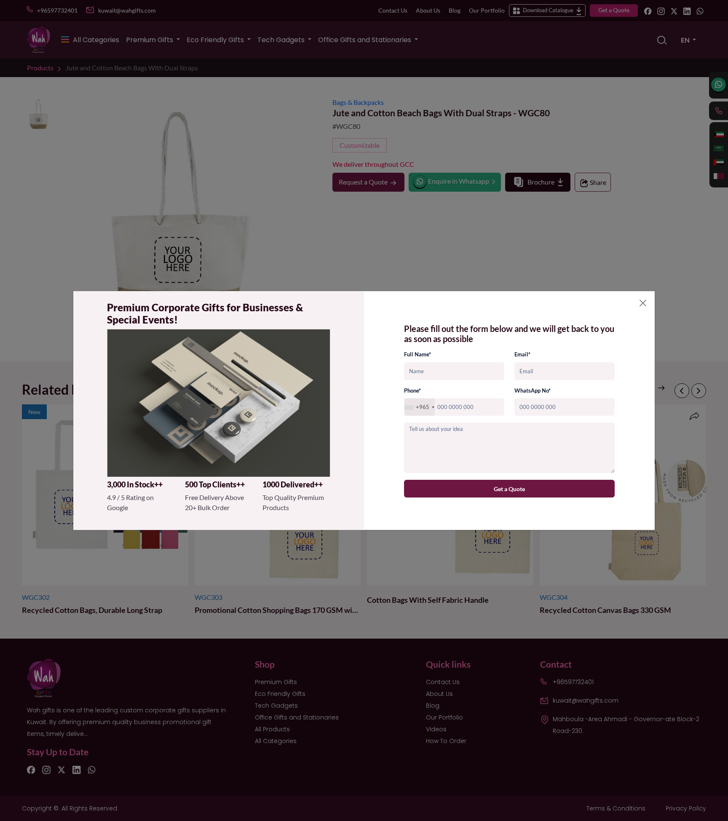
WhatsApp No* (532, 390)
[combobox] (419, 407)
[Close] (643, 303)
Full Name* (417, 354)
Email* (522, 354)
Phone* (412, 390)
